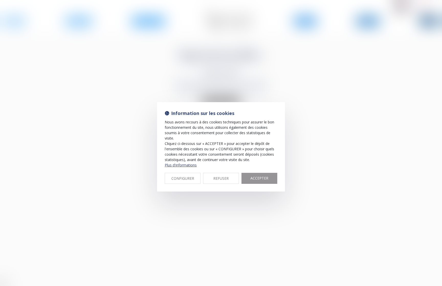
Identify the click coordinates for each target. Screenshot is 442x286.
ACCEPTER (259, 178)
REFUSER (221, 178)
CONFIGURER (182, 178)
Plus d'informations (181, 165)
